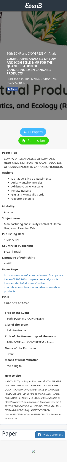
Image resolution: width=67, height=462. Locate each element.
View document (53, 434)
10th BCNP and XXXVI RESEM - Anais (31, 53)
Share (13, 89)
